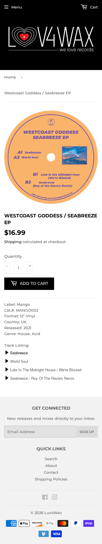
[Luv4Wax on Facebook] (45, 498)
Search (51, 458)
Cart (93, 7)
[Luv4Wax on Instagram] (55, 498)
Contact (51, 472)
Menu (16, 7)
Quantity (13, 256)
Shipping (13, 241)
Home (10, 77)
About (51, 465)
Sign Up (87, 432)
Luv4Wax (53, 512)
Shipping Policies (51, 479)
